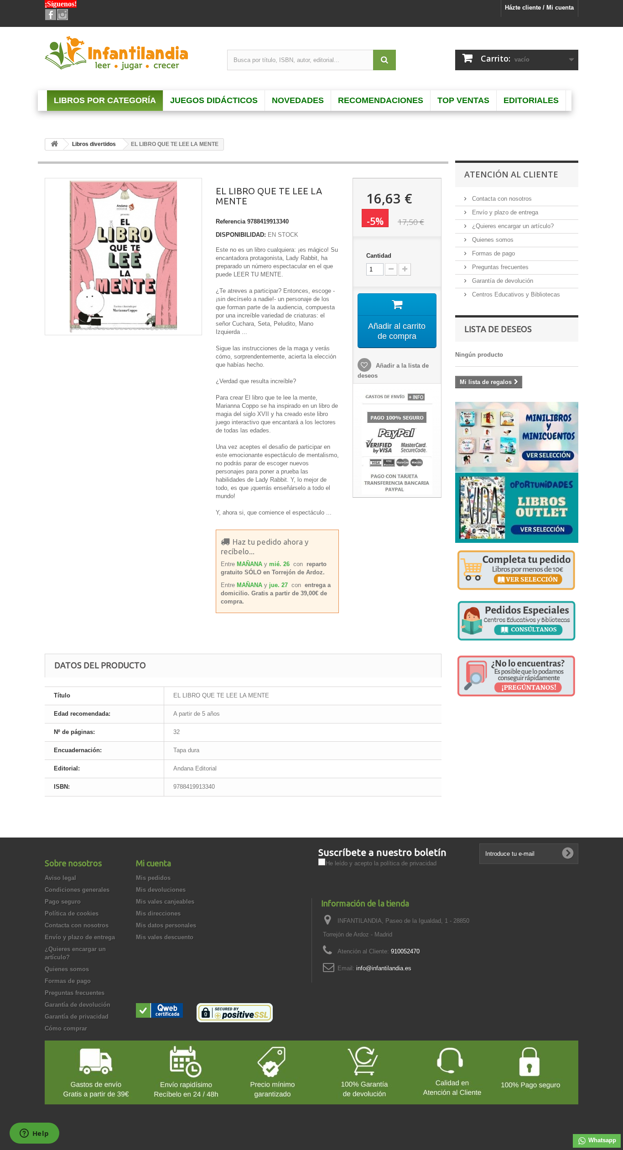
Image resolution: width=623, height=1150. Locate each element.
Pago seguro (63, 901)
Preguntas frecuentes (499, 267)
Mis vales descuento (164, 937)
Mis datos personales (166, 925)
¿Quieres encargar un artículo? (512, 226)
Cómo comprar (66, 1028)
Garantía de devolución (501, 280)
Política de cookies (72, 913)
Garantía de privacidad (77, 1016)
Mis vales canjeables (165, 901)
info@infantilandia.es (383, 968)
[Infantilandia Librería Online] (129, 55)
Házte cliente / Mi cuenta (539, 7)
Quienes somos (492, 239)
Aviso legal (60, 877)
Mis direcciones (158, 913)
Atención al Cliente (511, 174)
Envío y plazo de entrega (504, 212)
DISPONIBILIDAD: (241, 234)
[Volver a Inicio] (54, 144)
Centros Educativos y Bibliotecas (515, 294)
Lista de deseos (498, 328)
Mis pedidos (153, 877)
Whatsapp (601, 1140)
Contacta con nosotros (501, 198)
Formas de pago (492, 253)
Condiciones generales (77, 889)
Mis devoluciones (161, 889)
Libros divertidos (94, 144)
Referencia (230, 221)
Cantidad (378, 255)
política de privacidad (408, 863)
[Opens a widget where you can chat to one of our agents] (34, 1134)
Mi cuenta (153, 863)
